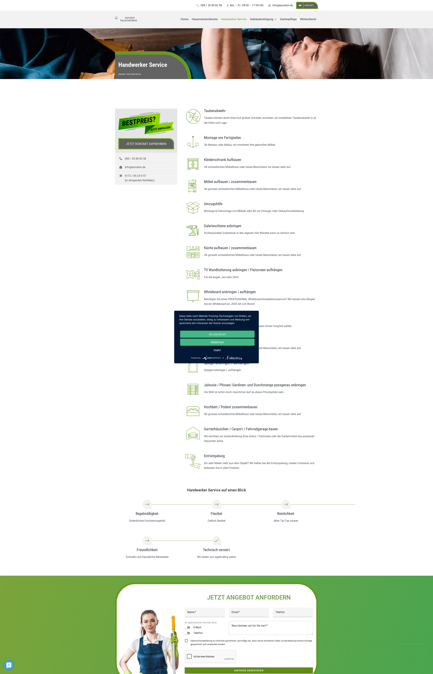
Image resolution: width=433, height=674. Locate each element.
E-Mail (197, 627)
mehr (217, 350)
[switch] (187, 627)
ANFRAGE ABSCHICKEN (249, 670)
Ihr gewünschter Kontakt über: (201, 622)
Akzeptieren (217, 334)
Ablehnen (217, 342)
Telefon (198, 633)
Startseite (121, 74)
